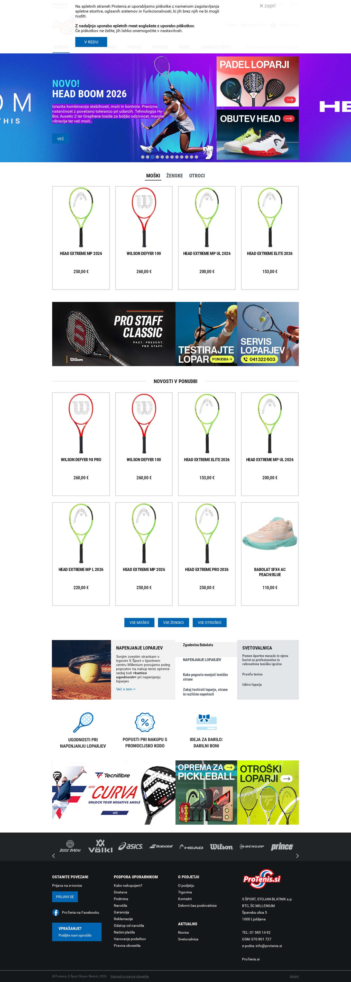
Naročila (120, 905)
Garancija (121, 912)
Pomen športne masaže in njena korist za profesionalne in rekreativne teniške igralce (265, 660)
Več (60, 139)
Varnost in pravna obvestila (129, 976)
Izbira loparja (252, 684)
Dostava (120, 892)
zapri (269, 6)
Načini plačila (124, 932)
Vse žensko (173, 623)
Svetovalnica (188, 939)
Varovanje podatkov (130, 939)
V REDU (91, 42)
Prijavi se (65, 897)
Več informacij (85, 203)
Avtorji (294, 976)
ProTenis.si (251, 959)
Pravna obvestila (127, 945)
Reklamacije (123, 919)
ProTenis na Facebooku (80, 912)
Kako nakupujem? (128, 885)
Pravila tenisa (252, 674)
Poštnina (121, 899)
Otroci (197, 176)
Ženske (174, 176)
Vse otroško (209, 623)
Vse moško (139, 623)
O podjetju (186, 885)
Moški (153, 176)
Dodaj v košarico (85, 229)
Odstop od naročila (129, 925)
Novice (183, 932)
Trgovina (185, 892)
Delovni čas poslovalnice (197, 905)
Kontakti (185, 899)
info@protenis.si (269, 946)
